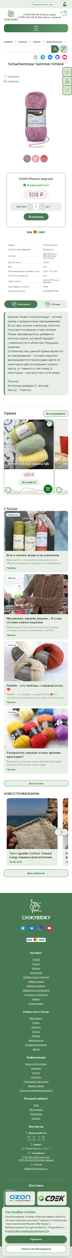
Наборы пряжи (36, 981)
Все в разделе (55, 413)
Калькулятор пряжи (36, 1064)
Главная (8, 41)
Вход (36, 1105)
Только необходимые (36, 1248)
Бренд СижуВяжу (36, 986)
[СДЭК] (52, 1198)
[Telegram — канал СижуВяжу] (42, 57)
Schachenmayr (54, 41)
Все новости (36, 873)
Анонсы (36, 1031)
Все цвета (29, 482)
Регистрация (36, 1109)
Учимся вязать (36, 1003)
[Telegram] (23, 928)
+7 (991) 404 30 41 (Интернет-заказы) (39, 17)
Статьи (36, 1022)
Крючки (36, 968)
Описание (24, 304)
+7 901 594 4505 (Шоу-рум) (36, 1157)
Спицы (36, 964)
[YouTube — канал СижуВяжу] (64, 57)
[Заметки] (63, 49)
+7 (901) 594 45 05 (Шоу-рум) (38, 14)
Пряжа (37, 41)
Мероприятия (36, 1040)
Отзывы (55, 304)
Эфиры (36, 1049)
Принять (36, 1239)
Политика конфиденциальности (36, 1090)
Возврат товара (36, 1086)
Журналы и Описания (36, 994)
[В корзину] (48, 489)
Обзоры (36, 1036)
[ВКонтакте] (31, 928)
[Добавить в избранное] (8, 490)
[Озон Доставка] (20, 1198)
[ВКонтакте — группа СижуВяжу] (50, 57)
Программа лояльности (36, 1081)
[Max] (40, 928)
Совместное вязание (36, 1044)
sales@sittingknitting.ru (36, 1168)
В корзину (36, 216)
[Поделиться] (35, 57)
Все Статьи (36, 783)
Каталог (22, 41)
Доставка (36, 1068)
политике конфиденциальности (28, 1230)
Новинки (36, 1027)
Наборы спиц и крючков (36, 977)
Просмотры (36, 1114)
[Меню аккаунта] (64, 4)
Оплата (36, 1072)
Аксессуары (36, 972)
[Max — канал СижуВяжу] (57, 57)
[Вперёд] (61, 832)
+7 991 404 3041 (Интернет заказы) (36, 1160)
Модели (36, 999)
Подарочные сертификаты (36, 990)
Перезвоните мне (43, 4)
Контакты (36, 1077)
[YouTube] (49, 928)
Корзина (36, 1118)
